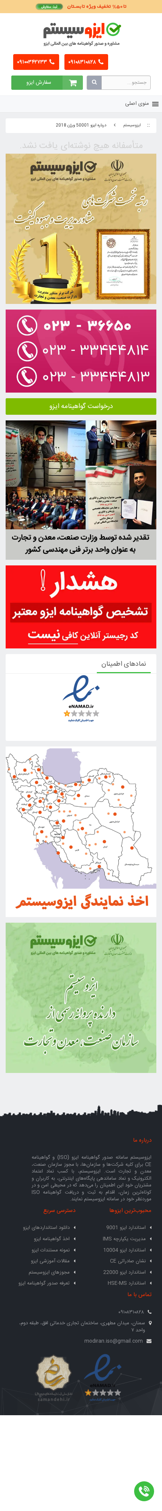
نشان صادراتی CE (128, 1261)
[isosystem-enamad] (102, 1378)
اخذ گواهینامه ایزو (52, 1239)
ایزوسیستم (132, 125)
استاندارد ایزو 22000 (124, 1272)
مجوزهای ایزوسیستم (49, 1272)
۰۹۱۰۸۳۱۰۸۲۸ (82, 62)
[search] (94, 83)
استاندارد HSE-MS (127, 1283)
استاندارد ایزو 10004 (124, 1250)
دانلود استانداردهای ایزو (46, 1228)
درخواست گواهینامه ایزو (81, 406)
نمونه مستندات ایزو (51, 1250)
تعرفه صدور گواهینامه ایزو (44, 1283)
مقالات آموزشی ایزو (50, 1261)
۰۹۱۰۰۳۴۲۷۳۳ (32, 62)
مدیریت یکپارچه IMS (124, 1239)
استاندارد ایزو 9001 (126, 1228)
